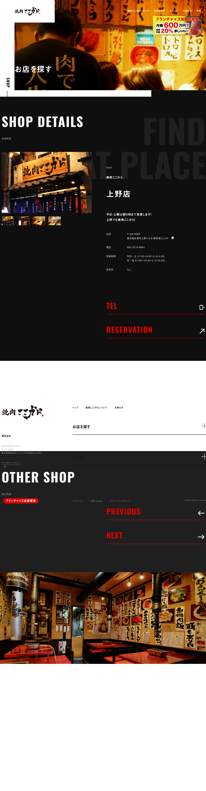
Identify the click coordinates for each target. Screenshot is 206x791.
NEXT (115, 536)
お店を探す (159, 10)
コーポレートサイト (11, 463)
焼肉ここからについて (138, 10)
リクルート (77, 501)
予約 (198, 10)
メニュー (174, 10)
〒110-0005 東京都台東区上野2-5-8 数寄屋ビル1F (148, 236)
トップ (75, 407)
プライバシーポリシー (120, 501)
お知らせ (187, 10)
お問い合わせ (96, 501)
